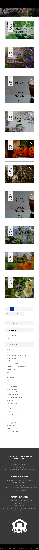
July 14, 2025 (19, 260)
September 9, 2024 (12, 403)
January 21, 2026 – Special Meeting (19, 89)
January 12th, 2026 (19, 121)
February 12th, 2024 (12, 423)
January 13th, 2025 (12, 389)
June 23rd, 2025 (19, 287)
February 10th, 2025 (12, 386)
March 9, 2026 (19, 30)
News (8, 338)
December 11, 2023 (12, 428)
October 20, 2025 (19, 148)
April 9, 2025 (10, 380)
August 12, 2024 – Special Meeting (16, 409)
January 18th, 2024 (12, 425)
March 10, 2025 (11, 383)
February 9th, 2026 (20, 57)
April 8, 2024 (10, 417)
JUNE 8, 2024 (10, 414)
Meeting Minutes (19, 37)
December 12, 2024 (12, 392)
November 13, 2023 (12, 431)
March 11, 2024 (11, 420)
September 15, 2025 (21, 174)
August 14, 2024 (11, 406)
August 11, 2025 (19, 234)
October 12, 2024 (11, 400)
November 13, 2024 (12, 395)
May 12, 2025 (10, 378)
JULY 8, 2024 (10, 411)
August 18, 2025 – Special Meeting (19, 204)
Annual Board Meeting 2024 (14, 397)
